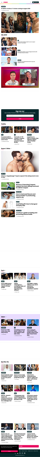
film (2, 134)
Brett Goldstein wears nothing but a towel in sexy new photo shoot (7, 377)
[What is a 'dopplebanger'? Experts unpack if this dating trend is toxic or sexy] (20, 161)
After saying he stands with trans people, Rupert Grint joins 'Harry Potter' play (32, 332)
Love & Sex (3, 173)
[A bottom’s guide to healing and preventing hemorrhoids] (8, 213)
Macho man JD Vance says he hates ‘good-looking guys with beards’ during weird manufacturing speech (7, 437)
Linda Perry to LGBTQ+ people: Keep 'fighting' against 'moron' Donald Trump (32, 139)
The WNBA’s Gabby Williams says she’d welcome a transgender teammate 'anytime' (32, 286)
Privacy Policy (3, 447)
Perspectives (16, 372)
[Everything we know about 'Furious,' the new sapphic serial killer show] (20, 322)
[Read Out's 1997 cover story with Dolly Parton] (7, 322)
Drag (15, 393)
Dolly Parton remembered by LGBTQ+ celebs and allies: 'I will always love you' (32, 377)
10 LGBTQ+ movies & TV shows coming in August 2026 (15, 8)
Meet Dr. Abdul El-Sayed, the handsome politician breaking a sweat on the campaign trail (6, 398)
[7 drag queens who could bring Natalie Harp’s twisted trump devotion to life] (20, 388)
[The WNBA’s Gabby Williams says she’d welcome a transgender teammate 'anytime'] (33, 276)
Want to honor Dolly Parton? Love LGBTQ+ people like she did (20, 376)
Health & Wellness (18, 210)
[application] (20, 77)
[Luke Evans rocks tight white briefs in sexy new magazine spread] (9, 61)
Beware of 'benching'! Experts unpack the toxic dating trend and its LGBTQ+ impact (27, 186)
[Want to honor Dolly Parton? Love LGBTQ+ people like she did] (20, 367)
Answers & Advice (5, 148)
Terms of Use (10, 447)
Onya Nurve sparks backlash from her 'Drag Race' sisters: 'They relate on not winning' (32, 398)
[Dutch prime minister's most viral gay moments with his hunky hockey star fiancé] (9, 51)
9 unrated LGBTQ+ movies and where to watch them (6, 138)
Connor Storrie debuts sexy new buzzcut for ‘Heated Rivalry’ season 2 (32, 436)
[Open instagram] (22, 453)
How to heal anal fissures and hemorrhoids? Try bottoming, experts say (26, 195)
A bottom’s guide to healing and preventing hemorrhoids (26, 213)
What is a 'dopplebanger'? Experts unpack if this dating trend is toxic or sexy (20, 176)
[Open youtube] (24, 453)
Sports (3, 270)
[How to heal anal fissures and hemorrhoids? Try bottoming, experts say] (8, 195)
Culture (19, 50)
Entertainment (3, 6)
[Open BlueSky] (17, 453)
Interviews (29, 134)
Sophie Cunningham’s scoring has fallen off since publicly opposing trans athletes (20, 287)
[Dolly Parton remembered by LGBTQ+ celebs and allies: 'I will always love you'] (33, 367)
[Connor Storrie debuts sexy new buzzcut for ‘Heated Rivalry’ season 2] (33, 426)
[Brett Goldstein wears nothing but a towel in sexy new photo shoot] (7, 367)
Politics (3, 393)
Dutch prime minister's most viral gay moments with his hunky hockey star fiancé (27, 52)
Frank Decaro (4, 334)
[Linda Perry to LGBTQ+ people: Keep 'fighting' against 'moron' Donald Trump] (33, 129)
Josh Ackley (17, 379)
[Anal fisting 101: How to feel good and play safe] (8, 204)
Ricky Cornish (17, 144)
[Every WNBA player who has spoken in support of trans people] (7, 276)
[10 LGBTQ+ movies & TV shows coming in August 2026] (20, 22)
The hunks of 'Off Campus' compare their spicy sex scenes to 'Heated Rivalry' (19, 139)
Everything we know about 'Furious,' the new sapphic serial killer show (19, 332)
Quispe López (4, 289)
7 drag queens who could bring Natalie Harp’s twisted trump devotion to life (20, 397)
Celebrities (19, 60)
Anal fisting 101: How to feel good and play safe (26, 204)
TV (14, 134)
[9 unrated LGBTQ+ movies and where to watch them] (7, 129)
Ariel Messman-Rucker (5, 10)
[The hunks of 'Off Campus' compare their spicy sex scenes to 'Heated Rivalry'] (20, 129)
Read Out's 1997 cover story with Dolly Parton (5, 331)
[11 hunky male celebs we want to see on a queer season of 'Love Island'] (9, 41)
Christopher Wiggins (5, 442)
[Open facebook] (15, 453)
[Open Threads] (20, 453)
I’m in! (20, 118)
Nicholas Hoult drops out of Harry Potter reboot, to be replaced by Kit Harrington (19, 436)
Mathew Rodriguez (31, 290)
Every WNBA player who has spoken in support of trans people (6, 285)
